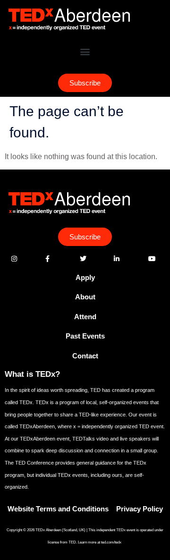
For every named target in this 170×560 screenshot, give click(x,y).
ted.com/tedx (111, 542)
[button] (85, 51)
